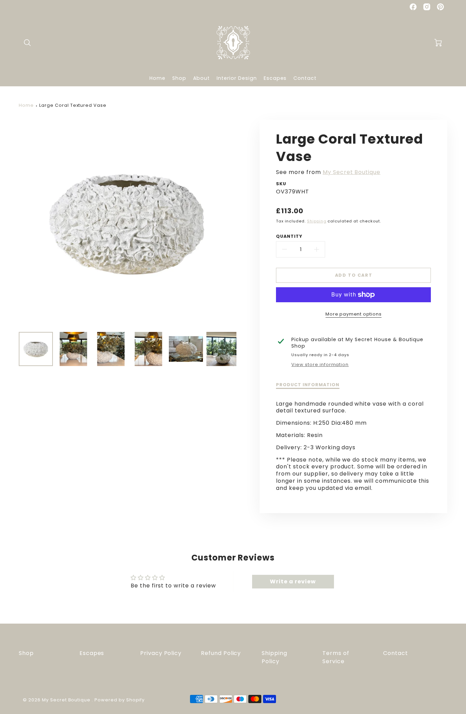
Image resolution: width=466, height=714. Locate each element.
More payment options (353, 314)
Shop (179, 78)
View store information (320, 364)
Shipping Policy (274, 657)
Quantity (289, 236)
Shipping (316, 221)
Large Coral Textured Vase (72, 105)
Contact (305, 78)
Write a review (293, 581)
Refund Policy (221, 653)
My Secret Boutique (351, 172)
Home (157, 78)
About (201, 78)
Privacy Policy (160, 653)
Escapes (275, 78)
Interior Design (237, 78)
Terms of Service (335, 657)
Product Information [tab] (307, 385)
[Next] (241, 223)
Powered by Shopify (119, 700)
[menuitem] (157, 78)
